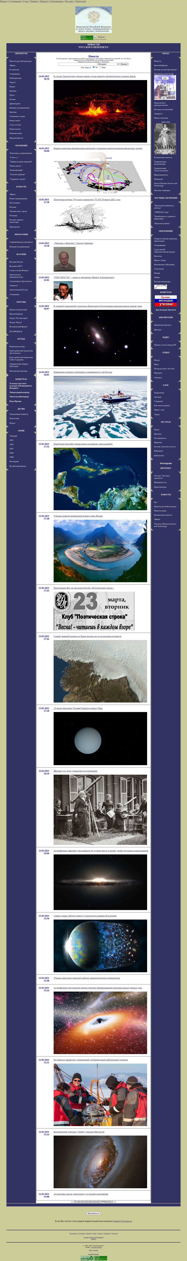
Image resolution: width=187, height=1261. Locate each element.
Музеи (157, 360)
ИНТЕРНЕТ (165, 468)
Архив (94, 1233)
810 (111, 1201)
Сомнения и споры (17, 116)
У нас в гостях (15, 125)
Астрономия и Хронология (20, 281)
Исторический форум (18, 326)
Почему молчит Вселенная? (165, 69)
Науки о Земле (160, 260)
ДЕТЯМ (21, 409)
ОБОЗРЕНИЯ (21, 145)
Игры (156, 364)
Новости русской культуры (20, 61)
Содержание (15, 1)
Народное (158, 373)
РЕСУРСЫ (166, 422)
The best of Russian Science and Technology (165, 525)
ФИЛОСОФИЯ (21, 234)
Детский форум (15, 331)
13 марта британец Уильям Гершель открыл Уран (78, 708)
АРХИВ (21, 431)
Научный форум (16, 314)
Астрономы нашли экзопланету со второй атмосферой (81, 1194)
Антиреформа (160, 245)
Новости (44, 1)
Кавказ (12, 86)
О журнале (158, 401)
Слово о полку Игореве (18, 270)
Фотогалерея (14, 203)
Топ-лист (69, 1)
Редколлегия (159, 393)
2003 (11, 440)
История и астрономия (163, 109)
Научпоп (157, 330)
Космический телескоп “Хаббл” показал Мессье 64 (79, 1132)
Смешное (158, 377)
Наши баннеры (160, 487)
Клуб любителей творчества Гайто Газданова (21, 358)
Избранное (158, 451)
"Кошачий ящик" (16, 170)
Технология (159, 269)
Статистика (106, 1233)
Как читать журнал (162, 405)
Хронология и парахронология (16, 276)
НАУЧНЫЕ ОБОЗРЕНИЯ (166, 198)
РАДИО (166, 337)
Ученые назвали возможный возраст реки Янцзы (78, 516)
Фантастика (14, 418)
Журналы (158, 442)
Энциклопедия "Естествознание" (161, 169)
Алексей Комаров (96, 1247)
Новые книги (14, 120)
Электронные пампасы (18, 414)
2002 (11, 444)
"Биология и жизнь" (162, 223)
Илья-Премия (15, 401)
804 (87, 1201)
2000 (11, 453)
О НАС (166, 385)
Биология (158, 256)
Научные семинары (162, 190)
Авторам (157, 397)
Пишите (34, 1)
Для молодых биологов (166, 310)
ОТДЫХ (165, 352)
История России (16, 262)
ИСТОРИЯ (21, 254)
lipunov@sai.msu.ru (123, 1221)
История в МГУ (15, 266)
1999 (11, 457)
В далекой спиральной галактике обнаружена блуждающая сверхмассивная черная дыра (98, 306)
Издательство (15, 129)
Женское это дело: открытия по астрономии (75, 771)
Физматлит (158, 179)
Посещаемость (160, 438)
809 (107, 1201)
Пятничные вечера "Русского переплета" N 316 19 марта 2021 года (87, 199)
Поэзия (12, 99)
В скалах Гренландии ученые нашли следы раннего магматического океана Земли (95, 76)
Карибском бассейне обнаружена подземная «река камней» (83, 444)
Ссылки (99, 1233)
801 (76, 1201)
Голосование (57, 1)
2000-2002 (165, 122)
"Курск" (12, 82)
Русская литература (162, 281)
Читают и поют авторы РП (165, 345)
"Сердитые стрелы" (17, 179)
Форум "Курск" (15, 322)
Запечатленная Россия (18, 290)
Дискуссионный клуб (18, 310)
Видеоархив (14, 227)
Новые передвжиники (18, 198)
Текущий (13, 436)
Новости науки (160, 511)
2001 (11, 449)
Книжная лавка (15, 133)
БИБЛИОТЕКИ (166, 317)
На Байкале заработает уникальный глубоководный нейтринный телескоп (91, 1060)
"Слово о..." (14, 157)
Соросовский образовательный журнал (164, 250)
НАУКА (165, 53)
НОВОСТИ (166, 495)
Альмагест (13, 285)
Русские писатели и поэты (165, 447)
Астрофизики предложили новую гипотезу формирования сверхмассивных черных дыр (98, 988)
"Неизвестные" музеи (18, 211)
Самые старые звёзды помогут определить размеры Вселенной (85, 916)
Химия (157, 277)
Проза (11, 95)
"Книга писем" (15, 166)
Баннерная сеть (160, 482)
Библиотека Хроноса (162, 325)
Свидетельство (89, 58)
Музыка (12, 207)
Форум (12, 423)
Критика (13, 112)
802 (80, 1201)
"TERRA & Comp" (161, 212)
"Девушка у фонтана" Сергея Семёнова (73, 243)
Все (155, 502)
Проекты (157, 434)
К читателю (14, 69)
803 (83, 1201)
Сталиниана (14, 294)
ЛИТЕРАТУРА (21, 53)
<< (72, 1201)
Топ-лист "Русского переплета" (162, 477)
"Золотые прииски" (17, 174)
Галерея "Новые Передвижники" (94, 1237)
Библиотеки (159, 455)
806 (95, 1201)
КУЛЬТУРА (21, 187)
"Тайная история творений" (20, 162)
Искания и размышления (19, 108)
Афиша (12, 65)
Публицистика (15, 78)
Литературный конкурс (19, 392)
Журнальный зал (16, 138)
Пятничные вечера (17, 346)
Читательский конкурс (19, 396)
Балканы (12, 91)
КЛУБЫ (21, 339)
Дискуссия (80, 1)
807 (99, 1201)
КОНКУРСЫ (21, 379)
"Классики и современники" (20, 153)
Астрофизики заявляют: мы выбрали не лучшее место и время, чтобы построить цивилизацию (101, 850)
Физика (157, 273)
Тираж (157, 414)
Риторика (13, 215)
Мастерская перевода (18, 371)
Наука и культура (161, 118)
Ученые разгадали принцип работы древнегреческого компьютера (87, 978)
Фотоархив (14, 461)
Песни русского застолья (164, 368)
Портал (3, 1)
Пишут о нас (159, 410)
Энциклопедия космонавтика (160, 163)
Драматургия (14, 103)
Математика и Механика (164, 264)
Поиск (156, 430)
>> (115, 1201)
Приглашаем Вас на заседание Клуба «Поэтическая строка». (84, 588)
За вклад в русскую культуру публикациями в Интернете (20, 385)
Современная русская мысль (21, 242)
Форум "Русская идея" (18, 318)
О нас (26, 1)
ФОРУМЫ (21, 302)
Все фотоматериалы (17, 466)
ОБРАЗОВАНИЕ (166, 231)
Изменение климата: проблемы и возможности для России (83, 372)
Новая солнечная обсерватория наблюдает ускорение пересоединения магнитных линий (98, 148)
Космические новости (163, 157)
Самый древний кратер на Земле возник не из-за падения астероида (87, 636)
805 (91, 1201)
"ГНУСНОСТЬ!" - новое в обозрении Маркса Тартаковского (84, 277)
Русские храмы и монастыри (16, 221)
